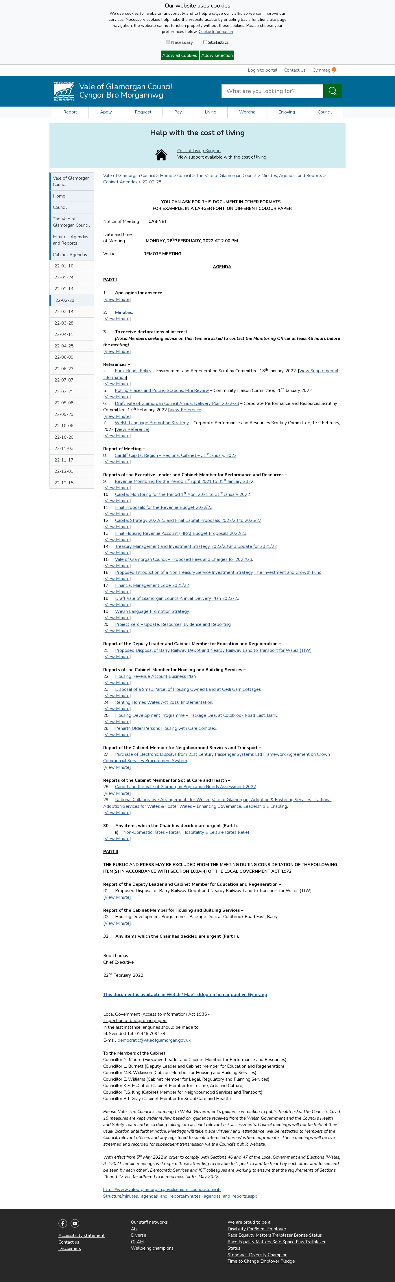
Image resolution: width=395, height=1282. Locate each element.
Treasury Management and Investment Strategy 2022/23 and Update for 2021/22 (196, 546)
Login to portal (262, 70)
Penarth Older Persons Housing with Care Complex (165, 728)
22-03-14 (63, 312)
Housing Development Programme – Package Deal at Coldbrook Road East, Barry (196, 715)
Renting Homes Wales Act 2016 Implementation (163, 702)
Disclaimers (69, 1248)
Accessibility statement (81, 1235)
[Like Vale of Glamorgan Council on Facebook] (62, 1223)
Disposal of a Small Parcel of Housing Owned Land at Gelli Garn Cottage (187, 689)
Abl (134, 1229)
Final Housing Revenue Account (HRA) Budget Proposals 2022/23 (180, 533)
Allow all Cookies (179, 55)
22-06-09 (63, 357)
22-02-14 (63, 289)
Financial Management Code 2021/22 (152, 585)
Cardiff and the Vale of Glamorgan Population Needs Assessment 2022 (185, 787)
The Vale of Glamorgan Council (71, 222)
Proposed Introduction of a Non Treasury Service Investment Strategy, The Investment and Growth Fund (218, 572)
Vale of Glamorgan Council (71, 181)
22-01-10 (63, 266)
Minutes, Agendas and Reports (70, 240)
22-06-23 (63, 369)
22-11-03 (63, 448)
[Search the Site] (332, 91)
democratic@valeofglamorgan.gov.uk (154, 1040)
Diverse (138, 1235)
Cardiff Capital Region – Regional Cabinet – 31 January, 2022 (176, 455)
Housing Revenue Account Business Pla (154, 676)
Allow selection (217, 55)
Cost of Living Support (199, 151)
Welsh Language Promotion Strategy (152, 423)
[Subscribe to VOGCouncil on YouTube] (75, 1223)
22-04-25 (63, 346)
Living (210, 112)
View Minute (117, 299)
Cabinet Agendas (70, 255)
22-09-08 (63, 403)
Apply (106, 112)
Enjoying (286, 112)
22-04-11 (63, 334)
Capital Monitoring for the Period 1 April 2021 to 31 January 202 (181, 494)
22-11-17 (63, 460)
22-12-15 (63, 483)
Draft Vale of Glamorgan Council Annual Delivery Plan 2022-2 (176, 598)
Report (70, 112)
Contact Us (295, 70)
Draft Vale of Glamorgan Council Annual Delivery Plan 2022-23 (177, 403)
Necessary (181, 42)
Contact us (68, 1242)
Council (325, 112)
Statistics (218, 42)
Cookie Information (216, 31)
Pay (178, 112)
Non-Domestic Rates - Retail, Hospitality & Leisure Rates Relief (186, 832)
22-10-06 (63, 426)
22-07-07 (63, 380)
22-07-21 (63, 392)
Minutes (123, 312)
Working (247, 112)
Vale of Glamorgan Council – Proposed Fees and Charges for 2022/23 (183, 559)
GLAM (137, 1242)
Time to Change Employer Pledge (261, 1261)
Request (143, 112)
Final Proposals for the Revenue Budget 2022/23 (164, 507)
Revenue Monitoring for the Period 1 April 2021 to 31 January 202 (183, 481)
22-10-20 (63, 437)
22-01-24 (63, 277)
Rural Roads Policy (133, 371)
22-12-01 (63, 471)
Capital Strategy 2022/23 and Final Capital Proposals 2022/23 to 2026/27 (188, 520)
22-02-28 (64, 300)
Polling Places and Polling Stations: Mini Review (162, 390)
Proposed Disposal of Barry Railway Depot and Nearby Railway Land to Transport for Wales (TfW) (213, 650)
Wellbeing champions (152, 1248)
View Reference (185, 410)
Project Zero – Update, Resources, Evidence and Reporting (173, 624)
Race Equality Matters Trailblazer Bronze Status (275, 1235)
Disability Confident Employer (257, 1229)
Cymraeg (322, 70)
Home (59, 196)
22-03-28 (63, 323)
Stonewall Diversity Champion (257, 1255)
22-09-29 (63, 414)
